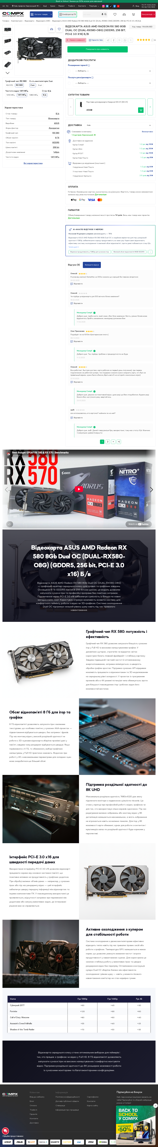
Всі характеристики (33, 163)
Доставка (34, 1123)
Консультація (147, 14)
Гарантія (33, 1114)
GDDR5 (55, 143)
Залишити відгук (92, 265)
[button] (70, 107)
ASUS (56, 123)
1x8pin (56, 152)
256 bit (56, 148)
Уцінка (52, 6)
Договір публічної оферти (67, 1101)
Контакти (82, 6)
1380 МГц (33, 95)
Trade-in (71, 6)
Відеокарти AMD (43, 21)
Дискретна (54, 128)
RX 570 (9, 85)
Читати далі (73, 247)
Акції (45, 6)
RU (7, 6)
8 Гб (57, 138)
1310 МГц (10, 95)
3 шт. (40, 85)
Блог (32, 1101)
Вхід (137, 6)
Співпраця (60, 1106)
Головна (5, 21)
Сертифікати (92, 1097)
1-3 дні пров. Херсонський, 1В (84, 135)
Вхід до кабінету (37, 1097)
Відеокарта (53, 119)
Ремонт (62, 6)
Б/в (57, 114)
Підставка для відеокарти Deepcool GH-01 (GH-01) (107, 102)
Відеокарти (29, 21)
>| (119, 442)
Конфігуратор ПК (69, 14)
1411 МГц (55, 157)
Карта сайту (92, 1106)
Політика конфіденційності (68, 1097)
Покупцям (93, 6)
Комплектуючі (16, 21)
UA (3, 6)
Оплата (33, 1106)
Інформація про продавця (67, 1110)
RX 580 (55, 133)
